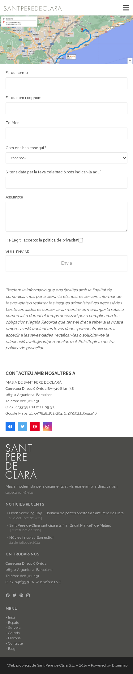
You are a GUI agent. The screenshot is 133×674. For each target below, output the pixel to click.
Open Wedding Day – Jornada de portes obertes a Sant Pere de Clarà (66, 513)
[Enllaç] (33, 8)
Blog (11, 648)
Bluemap (119, 665)
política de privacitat (24, 348)
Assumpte (14, 197)
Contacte (15, 643)
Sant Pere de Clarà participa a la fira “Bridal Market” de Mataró (60, 525)
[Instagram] (47, 426)
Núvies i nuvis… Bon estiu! (31, 537)
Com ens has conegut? (26, 148)
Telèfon (12, 123)
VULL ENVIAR (17, 252)
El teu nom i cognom (23, 98)
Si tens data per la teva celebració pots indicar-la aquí (53, 172)
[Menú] (126, 7)
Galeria (14, 633)
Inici (11, 617)
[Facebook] (10, 426)
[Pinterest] (35, 426)
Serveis (14, 627)
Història (14, 638)
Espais (13, 622)
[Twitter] (22, 426)
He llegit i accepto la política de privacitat (42, 240)
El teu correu (17, 73)
